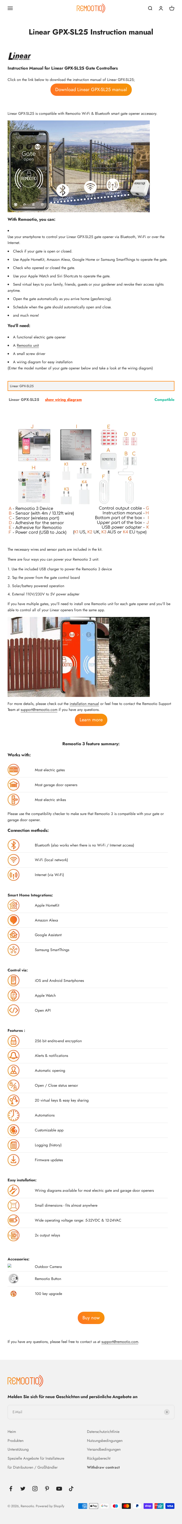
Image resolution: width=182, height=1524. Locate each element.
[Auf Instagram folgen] (35, 1488)
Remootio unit (28, 345)
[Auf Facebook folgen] (11, 1488)
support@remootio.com (39, 709)
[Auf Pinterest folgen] (47, 1488)
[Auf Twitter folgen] (23, 1488)
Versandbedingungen (104, 1449)
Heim (12, 1431)
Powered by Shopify (50, 1506)
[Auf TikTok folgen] (71, 1488)
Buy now (91, 1317)
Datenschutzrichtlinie (103, 1431)
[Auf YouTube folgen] (59, 1488)
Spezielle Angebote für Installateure (36, 1458)
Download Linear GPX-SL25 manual (91, 89)
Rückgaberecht (98, 1458)
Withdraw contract (103, 1467)
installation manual (84, 703)
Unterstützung (18, 1449)
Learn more (91, 719)
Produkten (15, 1440)
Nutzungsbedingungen (105, 1440)
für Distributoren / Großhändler (33, 1467)
